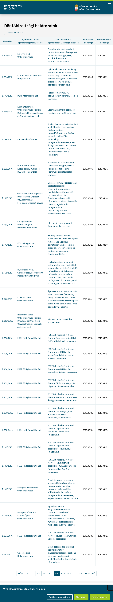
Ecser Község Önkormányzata (25, 55)
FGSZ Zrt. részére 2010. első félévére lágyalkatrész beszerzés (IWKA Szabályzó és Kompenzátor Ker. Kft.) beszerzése (62, 466)
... (32, 573)
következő (90, 573)
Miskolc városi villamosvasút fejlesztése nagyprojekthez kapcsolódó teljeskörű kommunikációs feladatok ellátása (61, 169)
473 (51, 573)
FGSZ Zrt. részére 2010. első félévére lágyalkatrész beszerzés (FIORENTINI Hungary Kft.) (61, 430)
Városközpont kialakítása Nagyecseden (60, 321)
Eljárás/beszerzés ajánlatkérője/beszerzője (30, 41)
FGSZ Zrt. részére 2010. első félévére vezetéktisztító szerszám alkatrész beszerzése (62, 369)
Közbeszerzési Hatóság (13, 7)
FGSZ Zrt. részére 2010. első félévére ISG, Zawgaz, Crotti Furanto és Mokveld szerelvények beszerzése (61, 413)
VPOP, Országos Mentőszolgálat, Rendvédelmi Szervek (27, 224)
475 (63, 573)
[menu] (109, 4)
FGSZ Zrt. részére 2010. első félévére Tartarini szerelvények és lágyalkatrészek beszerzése (62, 397)
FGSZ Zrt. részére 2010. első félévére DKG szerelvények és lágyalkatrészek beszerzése (61, 383)
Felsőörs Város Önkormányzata (25, 299)
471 (38, 573)
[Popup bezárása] (110, 588)
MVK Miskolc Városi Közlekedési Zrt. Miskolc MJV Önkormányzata (28, 168)
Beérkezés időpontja (88, 41)
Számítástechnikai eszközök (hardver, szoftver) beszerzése (62, 111)
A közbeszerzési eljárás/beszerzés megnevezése (63, 41)
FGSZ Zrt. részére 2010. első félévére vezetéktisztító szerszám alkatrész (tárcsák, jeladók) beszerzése (61, 354)
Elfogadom (81, 597)
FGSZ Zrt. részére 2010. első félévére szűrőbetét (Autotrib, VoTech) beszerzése (62, 535)
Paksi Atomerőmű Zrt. (27, 95)
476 (69, 573)
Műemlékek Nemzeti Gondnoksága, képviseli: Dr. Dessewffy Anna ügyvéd (30, 272)
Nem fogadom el (99, 597)
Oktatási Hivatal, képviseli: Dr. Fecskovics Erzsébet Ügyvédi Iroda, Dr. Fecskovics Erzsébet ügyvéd (30, 198)
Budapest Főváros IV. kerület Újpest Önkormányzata (27, 515)
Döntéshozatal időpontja (104, 41)
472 (44, 573)
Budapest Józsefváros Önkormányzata (27, 489)
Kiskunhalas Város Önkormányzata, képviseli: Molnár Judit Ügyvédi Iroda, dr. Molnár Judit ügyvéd (30, 111)
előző (20, 573)
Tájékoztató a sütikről (59, 597)
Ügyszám (7, 41)
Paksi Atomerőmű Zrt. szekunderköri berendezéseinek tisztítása (63, 96)
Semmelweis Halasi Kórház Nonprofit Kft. (30, 77)
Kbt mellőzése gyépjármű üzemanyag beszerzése (60, 225)
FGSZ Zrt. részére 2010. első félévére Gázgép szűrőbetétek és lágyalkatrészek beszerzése (62, 338)
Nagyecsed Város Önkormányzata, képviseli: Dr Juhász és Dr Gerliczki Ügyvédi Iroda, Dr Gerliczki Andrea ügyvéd (29, 321)
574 (80, 573)
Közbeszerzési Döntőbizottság (89, 8)
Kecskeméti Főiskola (27, 139)
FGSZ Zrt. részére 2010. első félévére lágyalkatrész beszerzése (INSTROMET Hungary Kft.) (61, 447)
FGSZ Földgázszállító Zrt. (29, 338)
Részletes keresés (16, 32)
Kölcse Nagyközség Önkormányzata (26, 245)
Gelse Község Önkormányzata (25, 554)
